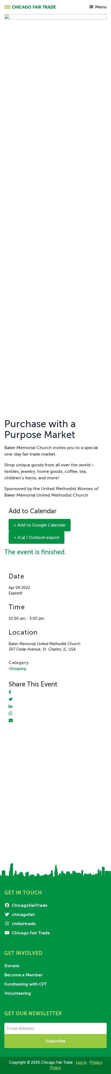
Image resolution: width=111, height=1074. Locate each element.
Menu (101, 7)
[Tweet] (11, 699)
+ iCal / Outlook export (36, 537)
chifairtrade (23, 923)
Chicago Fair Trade (30, 933)
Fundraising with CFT (25, 984)
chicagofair (23, 914)
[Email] (11, 720)
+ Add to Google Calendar (39, 525)
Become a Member (23, 975)
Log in (81, 1063)
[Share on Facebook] (10, 692)
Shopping (18, 669)
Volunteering (17, 993)
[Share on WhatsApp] (10, 713)
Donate (11, 965)
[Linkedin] (10, 706)
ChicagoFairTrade (29, 905)
